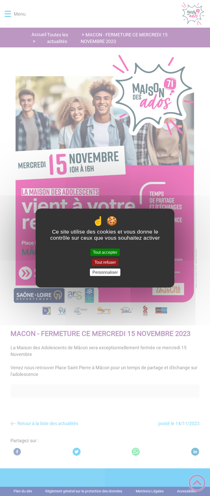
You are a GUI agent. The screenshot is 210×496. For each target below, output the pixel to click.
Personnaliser (105, 272)
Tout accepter (105, 252)
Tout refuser (105, 262)
